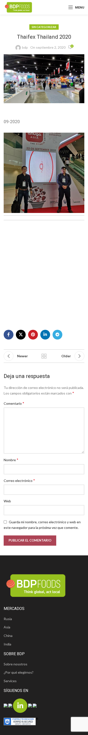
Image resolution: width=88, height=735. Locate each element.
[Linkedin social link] (45, 335)
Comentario (14, 403)
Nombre (11, 459)
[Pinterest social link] (33, 335)
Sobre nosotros (15, 664)
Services (10, 681)
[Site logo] (18, 7)
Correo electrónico (19, 480)
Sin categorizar (44, 26)
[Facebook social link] (8, 335)
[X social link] (21, 335)
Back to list (44, 356)
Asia (7, 627)
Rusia (8, 619)
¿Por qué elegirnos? (18, 672)
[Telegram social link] (57, 335)
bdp (25, 47)
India (7, 644)
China (8, 636)
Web (7, 501)
